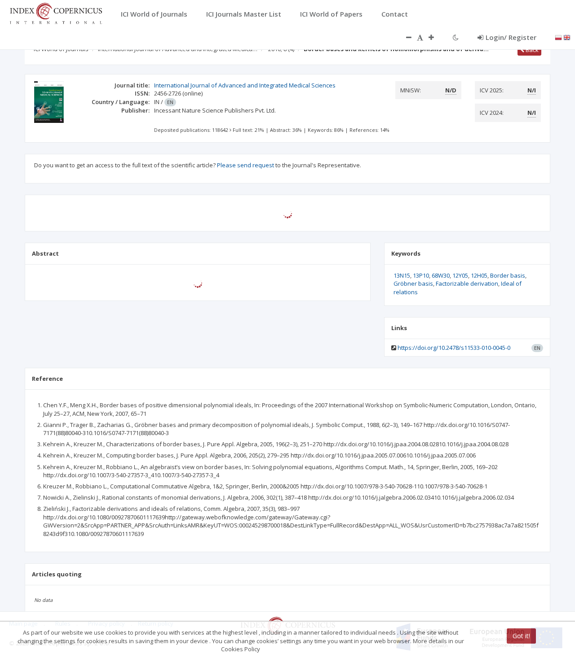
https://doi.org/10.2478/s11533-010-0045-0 (454, 348)
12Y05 (460, 275)
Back (531, 50)
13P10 (421, 275)
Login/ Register (511, 37)
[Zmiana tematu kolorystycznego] (455, 37)
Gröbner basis (413, 283)
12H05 (479, 275)
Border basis (507, 275)
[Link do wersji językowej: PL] (558, 37)
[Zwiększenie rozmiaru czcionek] (435, 37)
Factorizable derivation (467, 283)
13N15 (402, 275)
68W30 (441, 275)
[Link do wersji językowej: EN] (567, 37)
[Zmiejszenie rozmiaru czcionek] (404, 37)
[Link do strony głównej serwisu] (55, 13)
